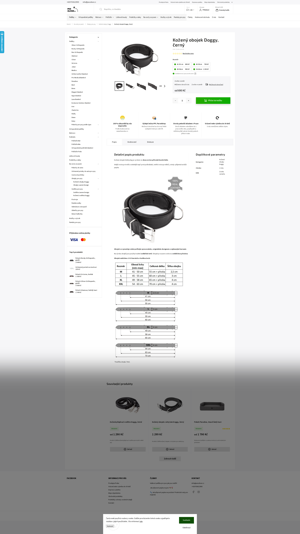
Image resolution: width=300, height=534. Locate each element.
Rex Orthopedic (77, 52)
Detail (129, 449)
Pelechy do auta (77, 168)
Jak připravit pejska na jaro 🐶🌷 (161, 488)
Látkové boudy (74, 156)
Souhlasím (186, 520)
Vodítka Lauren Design (81, 192)
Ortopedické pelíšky (76, 129)
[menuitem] (72, 17)
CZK (191, 10)
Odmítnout (187, 527)
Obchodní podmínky (223, 2)
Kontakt (111, 503)
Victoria (74, 63)
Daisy (73, 121)
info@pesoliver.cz (198, 483)
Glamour (75, 56)
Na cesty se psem (75, 164)
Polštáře (72, 137)
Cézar (74, 59)
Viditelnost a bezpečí (79, 207)
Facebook (193, 492)
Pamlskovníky (76, 203)
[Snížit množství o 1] (175, 100)
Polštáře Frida (77, 151)
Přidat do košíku (215, 100)
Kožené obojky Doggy (81, 182)
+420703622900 (197, 486)
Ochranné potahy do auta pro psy (84, 171)
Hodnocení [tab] (132, 142)
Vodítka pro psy (77, 189)
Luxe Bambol (76, 99)
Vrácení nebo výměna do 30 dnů (180, 2)
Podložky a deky (75, 160)
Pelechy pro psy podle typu (81, 124)
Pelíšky (71, 41)
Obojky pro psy (77, 178)
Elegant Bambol (77, 92)
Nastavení (110, 526)
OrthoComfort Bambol (80, 74)
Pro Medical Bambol (79, 78)
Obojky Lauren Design (81, 185)
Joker (74, 67)
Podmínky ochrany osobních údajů (120, 500)
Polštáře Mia (76, 144)
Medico (74, 70)
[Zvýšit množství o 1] (188, 100)
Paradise (75, 81)
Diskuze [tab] (150, 142)
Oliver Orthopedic (78, 45)
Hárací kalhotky (77, 214)
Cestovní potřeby (78, 175)
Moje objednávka (209, 2)
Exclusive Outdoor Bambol (81, 103)
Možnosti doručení (216, 84)
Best (73, 85)
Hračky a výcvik (74, 218)
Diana (73, 117)
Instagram (198, 492)
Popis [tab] (114, 142)
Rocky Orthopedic (78, 49)
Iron (73, 106)
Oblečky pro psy (77, 210)
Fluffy (74, 114)
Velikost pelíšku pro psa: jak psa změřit (163, 483)
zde (141, 521)
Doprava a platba (197, 2)
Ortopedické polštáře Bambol (82, 148)
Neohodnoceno (188, 53)
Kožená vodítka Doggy (81, 195)
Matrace (72, 133)
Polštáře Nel (76, 141)
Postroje (75, 199)
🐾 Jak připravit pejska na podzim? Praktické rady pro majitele (169, 493)
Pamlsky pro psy (75, 222)
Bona (73, 88)
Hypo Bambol (76, 96)
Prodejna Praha (163, 2)
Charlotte (75, 110)
